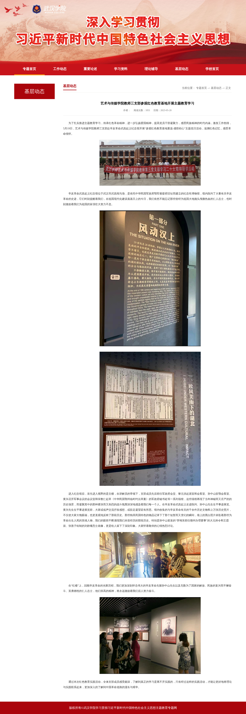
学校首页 (212, 69)
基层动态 (181, 69)
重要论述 (90, 69)
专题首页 (29, 69)
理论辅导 (151, 69)
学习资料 (121, 69)
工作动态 (60, 69)
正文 (228, 88)
